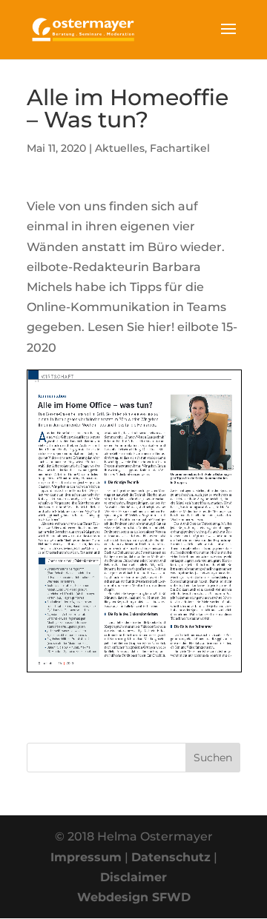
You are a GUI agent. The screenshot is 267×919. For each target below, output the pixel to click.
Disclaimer (133, 877)
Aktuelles (120, 148)
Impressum (86, 857)
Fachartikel (180, 148)
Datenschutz (171, 857)
